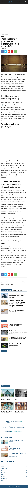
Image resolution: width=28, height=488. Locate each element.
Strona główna (4, 34)
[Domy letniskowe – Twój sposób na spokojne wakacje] (7, 393)
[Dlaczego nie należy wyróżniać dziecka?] (4, 442)
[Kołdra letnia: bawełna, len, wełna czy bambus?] (4, 311)
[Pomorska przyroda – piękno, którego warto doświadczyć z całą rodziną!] (4, 339)
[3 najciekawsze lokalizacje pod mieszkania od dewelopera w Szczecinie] (4, 295)
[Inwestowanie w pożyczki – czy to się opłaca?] (7, 406)
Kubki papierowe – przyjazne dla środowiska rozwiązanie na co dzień (7, 284)
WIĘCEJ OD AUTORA (17, 290)
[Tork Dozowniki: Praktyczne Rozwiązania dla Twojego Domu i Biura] (4, 332)
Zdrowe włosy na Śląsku (21, 283)
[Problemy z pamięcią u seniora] (21, 393)
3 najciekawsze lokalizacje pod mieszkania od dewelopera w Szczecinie (17, 295)
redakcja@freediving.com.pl (17, 431)
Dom (9, 34)
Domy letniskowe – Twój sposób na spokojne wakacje (6, 400)
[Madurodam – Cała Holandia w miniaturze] (21, 406)
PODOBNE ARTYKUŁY (6, 290)
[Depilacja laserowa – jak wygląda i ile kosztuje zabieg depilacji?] (4, 448)
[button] (26, 2)
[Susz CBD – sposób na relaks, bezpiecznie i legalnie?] (4, 345)
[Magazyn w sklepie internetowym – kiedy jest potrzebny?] (4, 326)
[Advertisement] (14, 18)
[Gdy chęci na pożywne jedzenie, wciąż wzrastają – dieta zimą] (4, 455)
